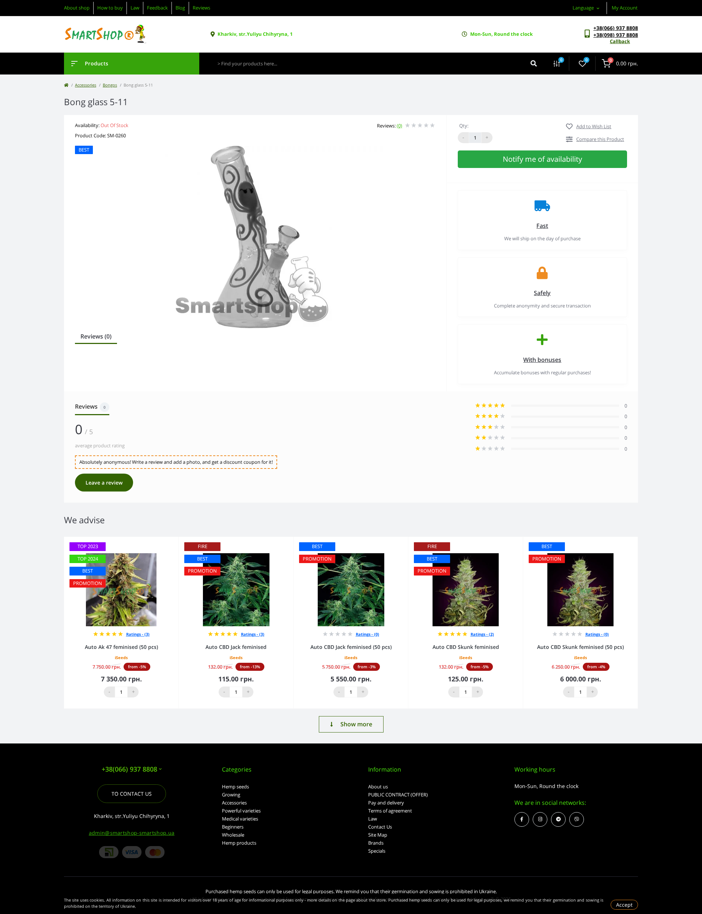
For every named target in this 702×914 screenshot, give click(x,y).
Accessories (85, 85)
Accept (624, 904)
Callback (620, 41)
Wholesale (233, 834)
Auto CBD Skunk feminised (466, 646)
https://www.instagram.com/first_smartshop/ (540, 819)
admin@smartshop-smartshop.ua (131, 832)
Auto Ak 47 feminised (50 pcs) (121, 646)
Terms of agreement (390, 810)
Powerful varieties (241, 810)
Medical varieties (240, 818)
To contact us (132, 793)
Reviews (201, 7)
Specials (376, 851)
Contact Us (380, 826)
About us (378, 786)
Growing (231, 794)
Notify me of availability (542, 159)
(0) (399, 125)
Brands (376, 843)
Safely (542, 293)
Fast (542, 226)
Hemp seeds (235, 786)
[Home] (66, 85)
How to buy (110, 7)
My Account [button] (625, 7)
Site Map (377, 834)
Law (135, 7)
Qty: (463, 125)
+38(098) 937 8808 (615, 34)
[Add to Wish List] (175, 542)
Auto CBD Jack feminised (236, 646)
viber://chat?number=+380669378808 (576, 819)
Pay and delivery (386, 802)
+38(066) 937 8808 (615, 27)
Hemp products (239, 843)
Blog (180, 7)
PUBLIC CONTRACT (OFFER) (398, 794)
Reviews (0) (96, 336)
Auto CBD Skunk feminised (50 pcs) (580, 646)
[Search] (533, 63)
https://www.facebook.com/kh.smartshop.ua (521, 819)
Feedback (157, 7)
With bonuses (542, 360)
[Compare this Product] (165, 542)
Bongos (110, 85)
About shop (77, 7)
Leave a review (104, 482)
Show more (356, 724)
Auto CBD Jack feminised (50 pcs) (351, 646)
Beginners (233, 826)
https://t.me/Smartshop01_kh (558, 819)
